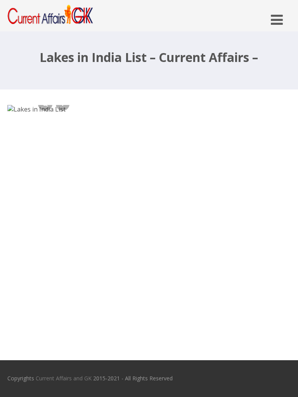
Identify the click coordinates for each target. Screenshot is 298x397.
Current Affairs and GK (64, 378)
